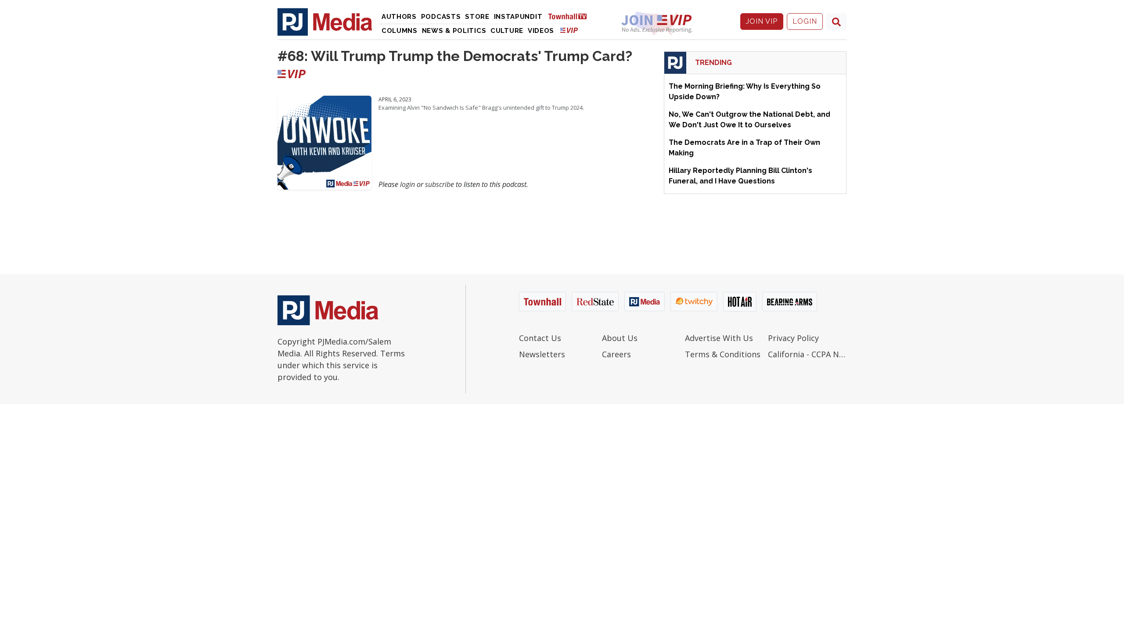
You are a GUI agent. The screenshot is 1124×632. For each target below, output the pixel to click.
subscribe (439, 184)
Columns (400, 31)
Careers (616, 354)
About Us (620, 338)
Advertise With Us (719, 338)
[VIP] (569, 30)
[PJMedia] (324, 21)
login (407, 184)
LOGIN (805, 21)
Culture (506, 31)
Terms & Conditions (722, 354)
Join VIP (762, 21)
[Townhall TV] (570, 16)
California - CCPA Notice (807, 354)
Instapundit (518, 17)
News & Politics (454, 31)
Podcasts (441, 17)
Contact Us (540, 338)
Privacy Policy (793, 338)
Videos (541, 31)
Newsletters (542, 354)
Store (477, 17)
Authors (399, 17)
